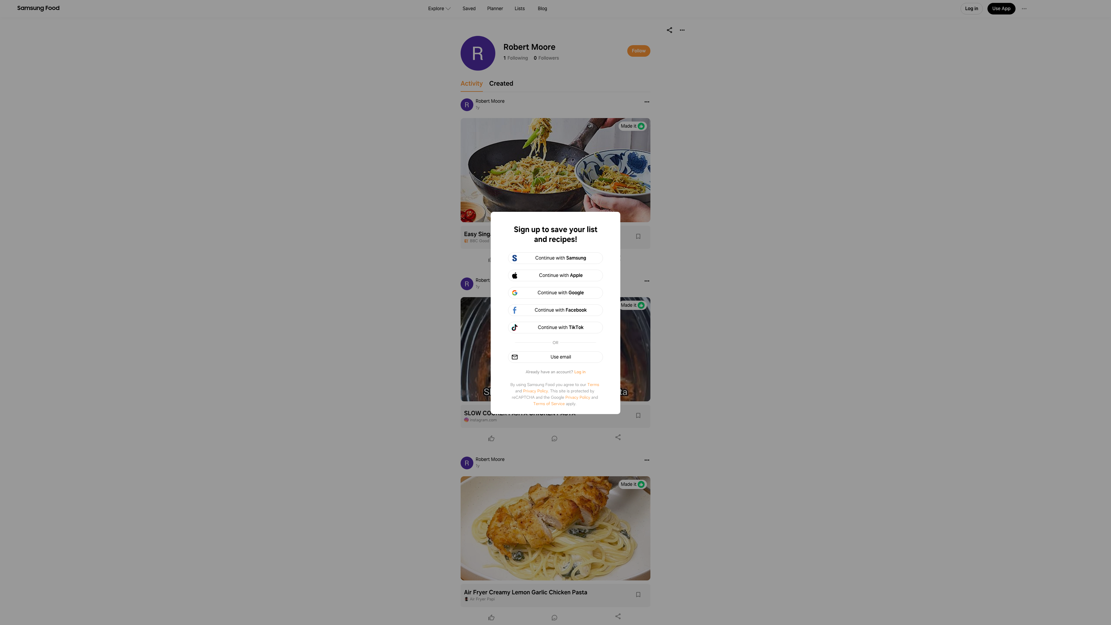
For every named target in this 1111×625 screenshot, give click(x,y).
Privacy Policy (535, 391)
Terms (593, 384)
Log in (580, 371)
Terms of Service (549, 403)
